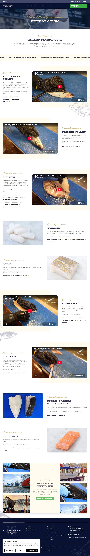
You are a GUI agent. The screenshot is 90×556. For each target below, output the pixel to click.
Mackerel (15, 96)
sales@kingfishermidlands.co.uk (78, 537)
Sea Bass (15, 99)
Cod (4, 195)
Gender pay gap (50, 539)
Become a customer (75, 6)
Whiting (5, 101)
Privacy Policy (50, 529)
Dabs (16, 195)
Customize (10, 550)
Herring (6, 96)
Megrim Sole (19, 197)
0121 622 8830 (74, 535)
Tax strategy (49, 537)
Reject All (21, 550)
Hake (54, 415)
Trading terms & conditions (52, 533)
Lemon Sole (56, 239)
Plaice (15, 199)
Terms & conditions (51, 526)
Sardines (6, 99)
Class (53, 550)
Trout (81, 320)
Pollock (6, 202)
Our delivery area (31, 529)
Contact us (58, 5)
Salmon (5, 204)
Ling (65, 239)
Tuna (25, 275)
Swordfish (17, 275)
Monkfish (6, 199)
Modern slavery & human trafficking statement (56, 535)
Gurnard (16, 372)
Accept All (32, 550)
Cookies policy (50, 531)
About (41, 5)
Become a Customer (45, 498)
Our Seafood (32, 5)
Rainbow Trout (67, 149)
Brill (10, 195)
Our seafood (29, 531)
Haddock (70, 318)
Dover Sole (7, 197)
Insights (49, 5)
